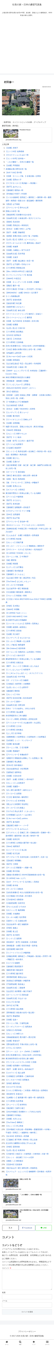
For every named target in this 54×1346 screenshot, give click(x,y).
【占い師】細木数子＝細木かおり (19, 790)
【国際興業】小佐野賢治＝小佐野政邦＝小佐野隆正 (26, 737)
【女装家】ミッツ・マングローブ (19, 740)
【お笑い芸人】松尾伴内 (15, 1150)
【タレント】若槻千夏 (14, 542)
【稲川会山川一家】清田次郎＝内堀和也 (21, 1168)
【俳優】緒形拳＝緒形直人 (16, 627)
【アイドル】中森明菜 (14, 497)
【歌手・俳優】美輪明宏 (15, 232)
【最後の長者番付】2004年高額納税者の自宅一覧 (25, 875)
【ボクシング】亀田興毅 (15, 910)
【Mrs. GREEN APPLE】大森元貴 (19, 271)
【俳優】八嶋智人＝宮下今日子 (18, 250)
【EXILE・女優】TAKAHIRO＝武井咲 (20, 409)
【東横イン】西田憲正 (14, 1161)
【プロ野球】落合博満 (14, 1009)
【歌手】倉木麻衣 (13, 822)
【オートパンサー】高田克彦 (17, 995)
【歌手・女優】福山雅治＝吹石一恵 (20, 261)
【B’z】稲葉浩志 (12, 392)
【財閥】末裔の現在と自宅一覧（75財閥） (22, 236)
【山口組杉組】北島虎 (14, 405)
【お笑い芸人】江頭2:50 (15, 328)
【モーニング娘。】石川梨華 (17, 747)
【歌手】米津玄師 (13, 504)
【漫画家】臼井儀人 (13, 1115)
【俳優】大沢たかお (13, 1119)
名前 (4, 1292)
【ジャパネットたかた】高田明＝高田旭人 (22, 624)
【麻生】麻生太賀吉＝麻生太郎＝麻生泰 (21, 475)
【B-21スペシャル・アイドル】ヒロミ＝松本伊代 (25, 525)
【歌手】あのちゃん (13, 187)
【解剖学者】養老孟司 (14, 970)
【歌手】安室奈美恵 (13, 300)
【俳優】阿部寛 (12, 564)
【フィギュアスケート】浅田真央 (19, 1027)
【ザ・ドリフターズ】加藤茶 (17, 680)
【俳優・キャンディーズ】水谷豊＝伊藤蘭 (22, 282)
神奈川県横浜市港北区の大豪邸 (18, 377)
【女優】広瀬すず (13, 462)
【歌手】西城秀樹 (13, 1016)
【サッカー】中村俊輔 (14, 585)
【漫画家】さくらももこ (15, 574)
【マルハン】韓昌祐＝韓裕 (16, 596)
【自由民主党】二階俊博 (15, 988)
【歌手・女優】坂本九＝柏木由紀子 (20, 1069)
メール (4, 1301)
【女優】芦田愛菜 (13, 165)
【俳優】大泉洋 (12, 257)
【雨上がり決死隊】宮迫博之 (17, 804)
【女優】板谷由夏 (13, 744)
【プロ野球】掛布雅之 (14, 730)
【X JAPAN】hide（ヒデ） (16, 878)
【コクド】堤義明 (13, 963)
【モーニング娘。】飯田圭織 (17, 1023)
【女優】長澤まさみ (13, 486)
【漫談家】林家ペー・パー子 (17, 825)
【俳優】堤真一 (12, 1020)
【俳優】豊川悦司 (13, 416)
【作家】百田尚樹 (13, 1147)
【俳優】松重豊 (12, 325)
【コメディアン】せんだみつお (18, 638)
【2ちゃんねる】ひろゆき (16, 907)
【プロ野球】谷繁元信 (14, 663)
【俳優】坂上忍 (12, 931)
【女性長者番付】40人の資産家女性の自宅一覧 (24, 892)
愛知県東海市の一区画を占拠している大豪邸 (23, 659)
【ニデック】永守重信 (14, 567)
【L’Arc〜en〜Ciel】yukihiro (17, 818)
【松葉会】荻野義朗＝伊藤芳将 (18, 981)
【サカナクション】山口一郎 (17, 155)
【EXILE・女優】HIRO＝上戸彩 (18, 229)
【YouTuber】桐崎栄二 (15, 1122)
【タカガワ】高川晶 (13, 1087)
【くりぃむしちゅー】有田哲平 (18, 670)
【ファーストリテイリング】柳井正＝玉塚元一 (24, 314)
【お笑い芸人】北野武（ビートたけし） (21, 239)
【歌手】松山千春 (13, 518)
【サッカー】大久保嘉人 (15, 808)
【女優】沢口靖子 (13, 634)
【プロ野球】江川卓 (13, 726)
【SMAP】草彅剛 (12, 609)
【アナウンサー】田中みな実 (17, 208)
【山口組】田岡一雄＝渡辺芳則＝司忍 (21, 578)
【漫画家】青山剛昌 (13, 762)
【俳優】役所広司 (13, 839)
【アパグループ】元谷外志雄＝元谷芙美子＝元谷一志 (27, 857)
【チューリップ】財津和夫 (16, 1105)
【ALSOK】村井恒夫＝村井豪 (17, 1136)
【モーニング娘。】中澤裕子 (17, 557)
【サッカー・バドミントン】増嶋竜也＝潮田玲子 (25, 546)
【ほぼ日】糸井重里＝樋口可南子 (19, 991)
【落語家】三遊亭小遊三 (15, 1108)
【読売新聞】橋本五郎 (14, 949)
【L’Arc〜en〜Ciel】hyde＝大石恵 (19, 356)
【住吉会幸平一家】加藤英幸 (17, 924)
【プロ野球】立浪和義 (14, 342)
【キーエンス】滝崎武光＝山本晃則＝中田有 (23, 652)
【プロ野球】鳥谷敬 (13, 539)
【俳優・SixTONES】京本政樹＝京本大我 (22, 321)
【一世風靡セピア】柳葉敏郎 (17, 402)
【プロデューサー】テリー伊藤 (18, 511)
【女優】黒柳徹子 (13, 751)
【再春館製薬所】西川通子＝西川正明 (21, 1037)
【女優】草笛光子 (13, 1041)
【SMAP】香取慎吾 (13, 430)
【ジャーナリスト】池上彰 (16, 850)
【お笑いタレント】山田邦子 (17, 687)
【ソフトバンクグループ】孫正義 (19, 275)
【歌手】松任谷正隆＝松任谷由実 (19, 698)
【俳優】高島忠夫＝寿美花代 (17, 225)
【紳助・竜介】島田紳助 (15, 479)
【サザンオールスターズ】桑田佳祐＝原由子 (23, 243)
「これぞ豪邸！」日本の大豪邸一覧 (20, 162)
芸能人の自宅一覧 (13, 211)
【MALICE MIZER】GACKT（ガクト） (21, 388)
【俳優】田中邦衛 (13, 871)
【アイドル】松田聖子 (14, 444)
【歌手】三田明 (12, 864)
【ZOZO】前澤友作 (13, 335)
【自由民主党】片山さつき (16, 998)
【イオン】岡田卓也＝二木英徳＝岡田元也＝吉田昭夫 (27, 1090)
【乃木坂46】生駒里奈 (14, 900)
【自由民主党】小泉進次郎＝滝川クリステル (23, 218)
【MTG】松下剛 (12, 1005)
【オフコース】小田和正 (15, 490)
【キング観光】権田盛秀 (15, 645)
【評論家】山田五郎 (13, 353)
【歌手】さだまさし (13, 500)
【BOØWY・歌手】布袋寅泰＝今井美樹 (21, 942)
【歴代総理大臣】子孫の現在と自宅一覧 (21, 1044)
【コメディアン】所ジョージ (17, 412)
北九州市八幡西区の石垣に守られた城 (21, 1143)
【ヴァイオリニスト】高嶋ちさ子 (19, 419)
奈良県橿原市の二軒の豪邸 (16, 716)
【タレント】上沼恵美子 (15, 783)
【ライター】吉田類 (13, 794)
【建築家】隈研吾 (13, 691)
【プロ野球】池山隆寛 (14, 712)
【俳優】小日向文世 (13, 776)
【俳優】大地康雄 (13, 914)
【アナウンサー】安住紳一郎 (17, 522)
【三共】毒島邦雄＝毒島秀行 (17, 797)
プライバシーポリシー (27, 1331)
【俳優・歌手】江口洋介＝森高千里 (20, 441)
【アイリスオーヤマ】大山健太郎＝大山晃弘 (23, 723)
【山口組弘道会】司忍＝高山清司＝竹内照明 (23, 364)
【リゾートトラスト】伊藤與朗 (18, 953)
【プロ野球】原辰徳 (13, 631)
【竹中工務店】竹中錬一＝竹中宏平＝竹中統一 (24, 289)
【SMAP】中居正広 (13, 278)
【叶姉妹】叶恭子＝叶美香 (16, 194)
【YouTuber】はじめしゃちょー (18, 581)
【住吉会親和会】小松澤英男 (17, 769)
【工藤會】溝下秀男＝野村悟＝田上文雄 (21, 1140)
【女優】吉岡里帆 (13, 423)
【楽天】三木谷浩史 (13, 339)
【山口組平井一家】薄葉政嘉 (17, 588)
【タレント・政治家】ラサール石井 (20, 1157)
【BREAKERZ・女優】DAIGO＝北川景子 (22, 293)
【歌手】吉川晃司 (13, 935)
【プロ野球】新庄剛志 (14, 332)
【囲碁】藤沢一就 (13, 286)
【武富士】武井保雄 (13, 1030)
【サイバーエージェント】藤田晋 (19, 317)
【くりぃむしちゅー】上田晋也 (18, 384)
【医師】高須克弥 (13, 222)
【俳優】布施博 (12, 247)
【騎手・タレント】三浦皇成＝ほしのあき (22, 666)
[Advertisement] (27, 46)
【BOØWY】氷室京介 (14, 1094)
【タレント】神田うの (14, 1034)
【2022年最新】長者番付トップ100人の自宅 (23, 1112)
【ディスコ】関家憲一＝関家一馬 (19, 868)
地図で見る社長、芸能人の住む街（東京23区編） (25, 427)
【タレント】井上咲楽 (14, 1126)
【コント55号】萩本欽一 (15, 158)
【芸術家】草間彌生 (13, 861)
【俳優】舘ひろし (13, 458)
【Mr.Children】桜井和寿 (15, 648)
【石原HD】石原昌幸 (14, 1164)
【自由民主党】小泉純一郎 (16, 367)
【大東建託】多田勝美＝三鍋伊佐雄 (20, 1076)
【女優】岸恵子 (12, 148)
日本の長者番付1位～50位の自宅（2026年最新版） (26, 346)
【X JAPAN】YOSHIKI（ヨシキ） (19, 553)
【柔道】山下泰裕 (13, 204)
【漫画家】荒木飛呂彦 (14, 571)
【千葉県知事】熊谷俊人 (15, 984)
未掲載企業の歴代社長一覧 (16, 169)
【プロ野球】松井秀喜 (14, 1101)
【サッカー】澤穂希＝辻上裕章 (18, 641)
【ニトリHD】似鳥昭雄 (15, 151)
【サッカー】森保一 (13, 702)
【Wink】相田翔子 (13, 846)
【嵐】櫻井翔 (11, 560)
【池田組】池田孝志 (13, 772)
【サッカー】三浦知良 (14, 889)
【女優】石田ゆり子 (13, 180)
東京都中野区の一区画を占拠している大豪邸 (23, 493)
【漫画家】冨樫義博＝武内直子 (18, 507)
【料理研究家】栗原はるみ (16, 977)
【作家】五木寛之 (13, 606)
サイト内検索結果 (13, 296)
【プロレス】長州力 (13, 1048)
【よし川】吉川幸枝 (13, 733)
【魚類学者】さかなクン (15, 307)
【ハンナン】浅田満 (13, 939)
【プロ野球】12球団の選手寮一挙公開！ (22, 843)
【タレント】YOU (13, 694)
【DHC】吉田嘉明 (13, 514)
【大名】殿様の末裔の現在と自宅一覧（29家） (24, 349)
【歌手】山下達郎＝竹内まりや (18, 264)
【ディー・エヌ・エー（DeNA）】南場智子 (23, 1051)
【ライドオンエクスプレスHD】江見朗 (21, 1062)
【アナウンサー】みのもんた (17, 829)
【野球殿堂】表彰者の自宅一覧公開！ (21, 1013)
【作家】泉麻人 (12, 928)
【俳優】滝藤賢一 (13, 786)
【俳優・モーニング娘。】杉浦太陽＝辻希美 (23, 176)
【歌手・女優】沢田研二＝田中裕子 (20, 779)
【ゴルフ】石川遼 (13, 1002)
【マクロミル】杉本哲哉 (15, 801)
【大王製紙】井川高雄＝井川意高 (19, 896)
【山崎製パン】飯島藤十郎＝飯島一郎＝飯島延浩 (25, 1097)
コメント (6, 1268)
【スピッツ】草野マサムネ (16, 434)
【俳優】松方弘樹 (13, 853)
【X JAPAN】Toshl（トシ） (16, 613)
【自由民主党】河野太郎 (15, 705)
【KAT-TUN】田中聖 (14, 173)
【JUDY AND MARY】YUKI (16, 616)
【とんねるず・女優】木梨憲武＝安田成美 (22, 535)
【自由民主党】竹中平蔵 (15, 677)
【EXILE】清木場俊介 (14, 765)
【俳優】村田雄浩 (13, 360)
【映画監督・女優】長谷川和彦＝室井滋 (21, 946)
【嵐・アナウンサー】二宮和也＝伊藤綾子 (22, 483)
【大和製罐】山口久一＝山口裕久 (19, 815)
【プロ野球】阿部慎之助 (15, 268)
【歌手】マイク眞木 (13, 437)
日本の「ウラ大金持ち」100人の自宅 (20, 708)
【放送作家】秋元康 (13, 303)
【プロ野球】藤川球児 (14, 974)
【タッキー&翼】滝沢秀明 (16, 917)
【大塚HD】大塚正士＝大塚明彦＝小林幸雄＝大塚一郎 (27, 1154)
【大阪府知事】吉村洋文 (15, 903)
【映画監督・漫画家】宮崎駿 (17, 381)
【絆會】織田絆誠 (13, 1083)
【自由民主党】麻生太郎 (15, 310)
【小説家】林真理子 (13, 448)
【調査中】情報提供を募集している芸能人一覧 (24, 758)
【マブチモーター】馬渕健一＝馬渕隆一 (21, 183)
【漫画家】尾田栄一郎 (14, 190)
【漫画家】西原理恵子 (14, 966)
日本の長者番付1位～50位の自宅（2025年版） (24, 1055)
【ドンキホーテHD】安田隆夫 (17, 1080)
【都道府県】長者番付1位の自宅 (18, 215)
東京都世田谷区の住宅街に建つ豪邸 (20, 1059)
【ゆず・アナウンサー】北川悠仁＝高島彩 (22, 882)
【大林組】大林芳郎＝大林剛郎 (18, 684)
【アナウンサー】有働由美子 (17, 755)
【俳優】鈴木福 (12, 885)
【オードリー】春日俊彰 (15, 472)
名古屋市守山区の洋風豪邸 (16, 620)
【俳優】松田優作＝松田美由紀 (18, 1066)
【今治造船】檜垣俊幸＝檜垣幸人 (19, 592)
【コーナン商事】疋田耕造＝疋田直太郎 (21, 719)
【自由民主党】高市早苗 (15, 254)
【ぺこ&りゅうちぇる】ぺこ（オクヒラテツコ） (25, 673)
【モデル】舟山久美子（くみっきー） (21, 811)
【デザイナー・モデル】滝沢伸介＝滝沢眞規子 (24, 550)
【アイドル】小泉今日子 (15, 655)
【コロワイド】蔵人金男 (15, 1073)
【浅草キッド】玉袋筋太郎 (16, 921)
